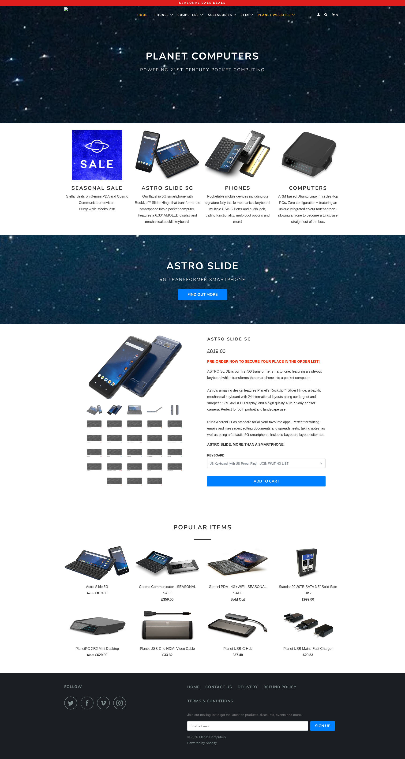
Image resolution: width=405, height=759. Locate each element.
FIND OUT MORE (203, 294)
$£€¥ (245, 15)
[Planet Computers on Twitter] (72, 702)
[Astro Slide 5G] (134, 367)
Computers (188, 15)
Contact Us (218, 687)
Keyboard (215, 455)
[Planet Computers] (88, 13)
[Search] (326, 15)
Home (144, 15)
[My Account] (319, 15)
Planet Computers (212, 737)
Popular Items (202, 527)
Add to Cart (266, 481)
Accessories (220, 15)
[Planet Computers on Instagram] (121, 702)
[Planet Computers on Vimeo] (104, 702)
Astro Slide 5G (229, 339)
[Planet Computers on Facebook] (88, 702)
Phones (162, 15)
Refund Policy (279, 687)
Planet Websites (275, 15)
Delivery (248, 687)
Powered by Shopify (202, 743)
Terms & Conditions (210, 701)
